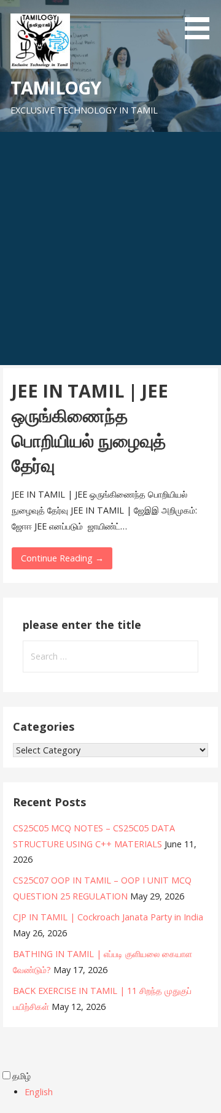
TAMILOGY (55, 87)
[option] (123, 1092)
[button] (201, 22)
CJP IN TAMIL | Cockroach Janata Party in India (108, 917)
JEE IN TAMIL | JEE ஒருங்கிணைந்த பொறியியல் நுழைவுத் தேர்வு (90, 428)
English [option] (39, 1092)
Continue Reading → (62, 558)
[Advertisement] (110, 248)
